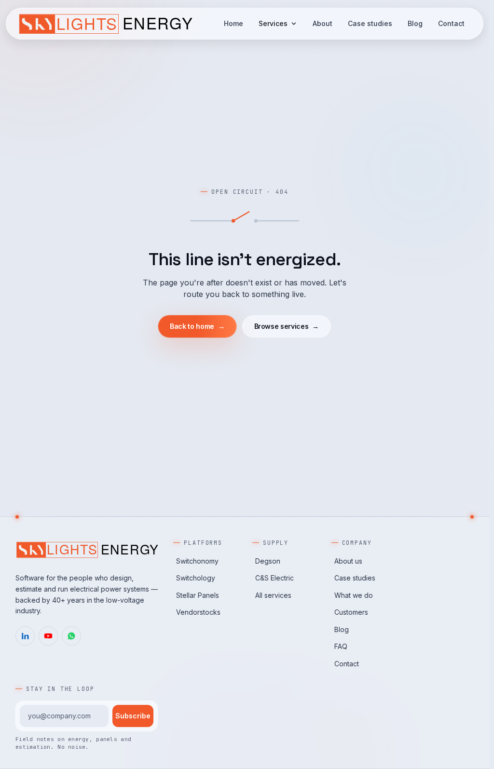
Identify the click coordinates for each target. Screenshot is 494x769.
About (322, 23)
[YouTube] (48, 636)
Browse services (286, 326)
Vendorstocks (198, 612)
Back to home (197, 326)
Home (233, 23)
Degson (267, 561)
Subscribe (133, 716)
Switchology (195, 578)
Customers (351, 612)
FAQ (340, 646)
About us (348, 561)
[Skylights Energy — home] (105, 23)
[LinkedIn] (25, 636)
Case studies (370, 23)
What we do (353, 595)
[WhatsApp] (71, 636)
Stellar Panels (197, 595)
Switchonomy (197, 561)
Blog (415, 23)
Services (273, 23)
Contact (451, 23)
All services (273, 595)
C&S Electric (274, 578)
